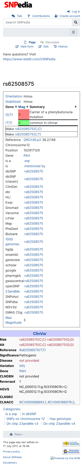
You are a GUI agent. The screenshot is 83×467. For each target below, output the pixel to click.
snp (27, 161)
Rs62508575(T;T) (32, 350)
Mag (21, 107)
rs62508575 (33, 171)
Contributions (41, 16)
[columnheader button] (23, 106)
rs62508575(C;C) (28, 129)
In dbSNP (29, 414)
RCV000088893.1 (32, 402)
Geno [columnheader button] (9, 107)
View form (26, 46)
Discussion (52, 42)
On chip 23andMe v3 (22, 424)
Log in (76, 11)
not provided (29, 360)
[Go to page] (76, 22)
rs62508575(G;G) (60, 339)
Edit (46, 46)
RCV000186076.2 (61, 402)
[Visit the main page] (18, 4)
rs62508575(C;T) (28, 134)
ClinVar (40, 333)
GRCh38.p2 (32, 140)
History (63, 46)
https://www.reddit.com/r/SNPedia (29, 59)
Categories (11, 409)
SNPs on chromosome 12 (25, 419)
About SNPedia (12, 457)
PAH (27, 155)
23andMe (12, 291)
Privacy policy (11, 451)
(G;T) (9, 115)
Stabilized (13, 101)
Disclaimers (10, 462)
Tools (17, 434)
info (22, 366)
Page (32, 42)
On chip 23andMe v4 (59, 424)
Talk (19, 16)
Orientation (13, 96)
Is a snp (11, 414)
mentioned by (34, 166)
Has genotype (60, 419)
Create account (70, 16)
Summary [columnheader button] (37, 107)
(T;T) (8, 123)
